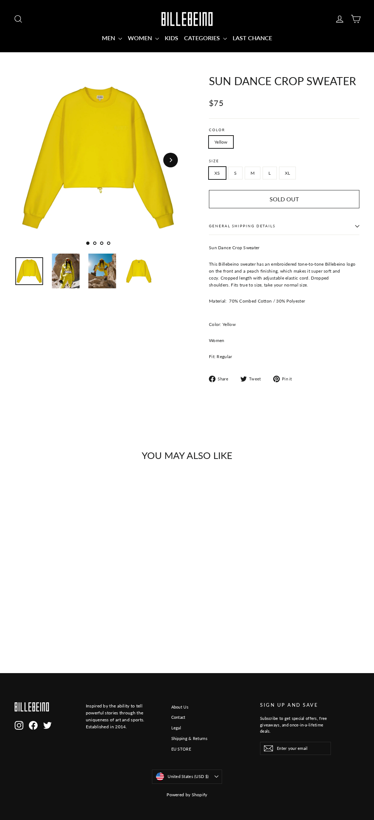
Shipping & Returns (189, 738)
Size (214, 161)
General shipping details (242, 226)
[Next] (170, 160)
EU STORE (181, 749)
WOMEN (140, 37)
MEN (109, 37)
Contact (178, 717)
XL (287, 173)
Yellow (221, 142)
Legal (176, 727)
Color (217, 130)
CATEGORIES (202, 37)
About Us (179, 707)
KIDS (171, 37)
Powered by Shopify (187, 794)
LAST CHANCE (252, 37)
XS (217, 173)
